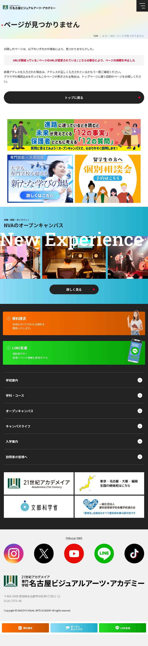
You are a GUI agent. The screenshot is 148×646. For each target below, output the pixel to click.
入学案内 (12, 441)
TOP (95, 36)
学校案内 (12, 380)
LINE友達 (125, 628)
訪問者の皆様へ (16, 456)
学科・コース (15, 395)
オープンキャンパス (19, 411)
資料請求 (27, 628)
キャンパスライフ (18, 426)
